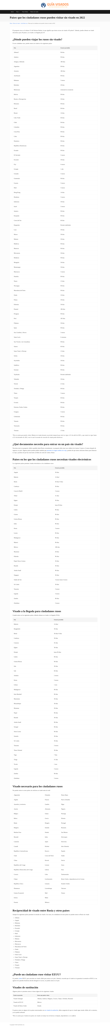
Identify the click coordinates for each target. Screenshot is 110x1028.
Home (11, 23)
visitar (20, 978)
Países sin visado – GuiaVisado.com (20, 23)
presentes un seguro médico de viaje (57, 450)
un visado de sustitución (51, 1010)
